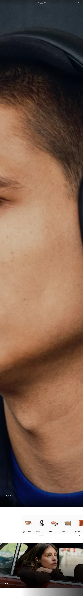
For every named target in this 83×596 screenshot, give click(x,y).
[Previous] (4, 524)
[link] (76, 3)
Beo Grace (7, 583)
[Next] (78, 524)
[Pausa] (80, 535)
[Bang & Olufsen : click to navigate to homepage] (41, 3)
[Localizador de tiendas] (78, 3)
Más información (8, 500)
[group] (41, 524)
